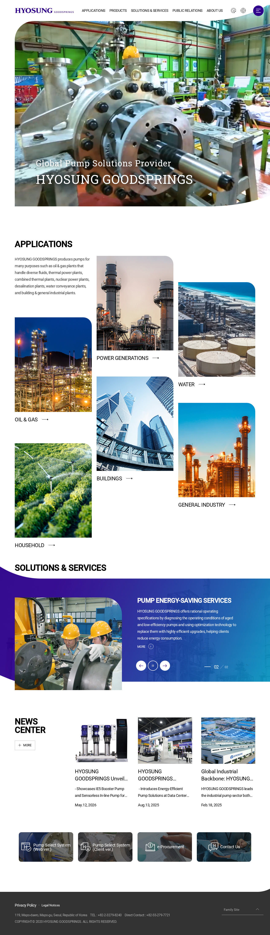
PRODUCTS (118, 10)
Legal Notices (51, 905)
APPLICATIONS (93, 10)
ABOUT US (215, 10)
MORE (141, 647)
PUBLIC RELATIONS (187, 10)
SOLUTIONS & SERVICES (149, 10)
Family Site (231, 910)
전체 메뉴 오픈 (258, 10)
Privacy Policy (25, 905)
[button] (141, 666)
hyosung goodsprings (44, 10)
